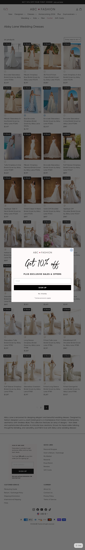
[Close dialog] (71, 250)
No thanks (42, 294)
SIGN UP (43, 287)
